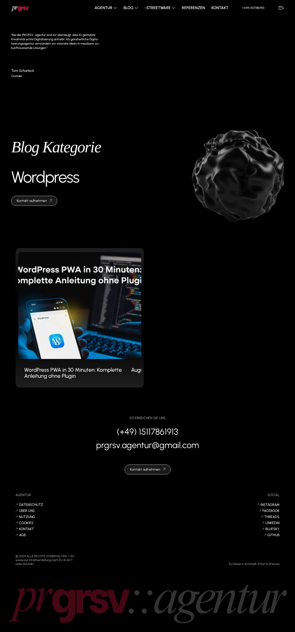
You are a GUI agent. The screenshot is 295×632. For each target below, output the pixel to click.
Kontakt (219, 8)
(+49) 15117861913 (253, 8)
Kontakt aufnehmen (32, 201)
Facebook (270, 511)
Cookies (26, 523)
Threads (271, 517)
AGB (22, 535)
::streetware (158, 8)
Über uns (27, 511)
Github (273, 535)
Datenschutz (31, 505)
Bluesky (272, 529)
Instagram (269, 505)
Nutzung (27, 517)
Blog (129, 8)
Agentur (104, 8)
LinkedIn (272, 523)
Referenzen (193, 8)
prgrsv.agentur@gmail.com (147, 445)
